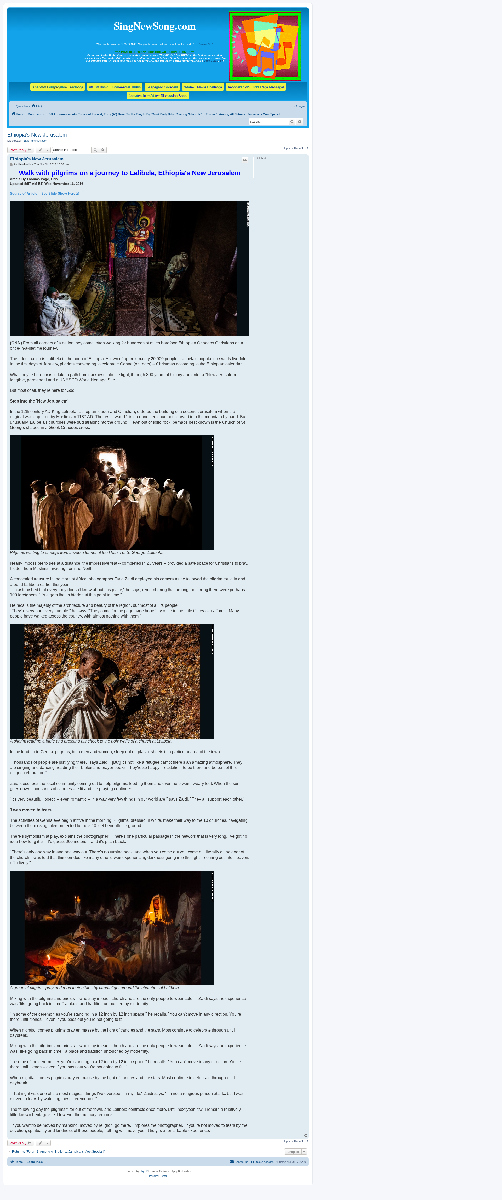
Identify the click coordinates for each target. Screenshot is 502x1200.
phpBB (144, 1171)
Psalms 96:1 (206, 44)
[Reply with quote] (245, 160)
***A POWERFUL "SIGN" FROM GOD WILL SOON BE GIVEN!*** (154, 51)
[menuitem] (36, 106)
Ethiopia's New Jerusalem (37, 135)
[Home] (265, 45)
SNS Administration (35, 140)
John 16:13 (211, 60)
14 (221, 60)
